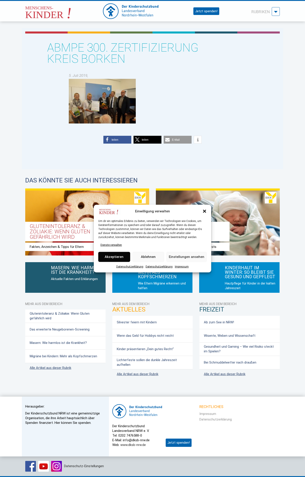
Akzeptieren (114, 257)
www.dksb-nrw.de (133, 445)
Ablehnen (148, 257)
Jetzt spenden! (206, 11)
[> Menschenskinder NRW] (59, 10)
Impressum (182, 266)
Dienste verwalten (111, 244)
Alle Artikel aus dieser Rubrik (50, 368)
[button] (204, 211)
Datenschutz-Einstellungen (84, 466)
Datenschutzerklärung (129, 266)
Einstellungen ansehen (186, 257)
